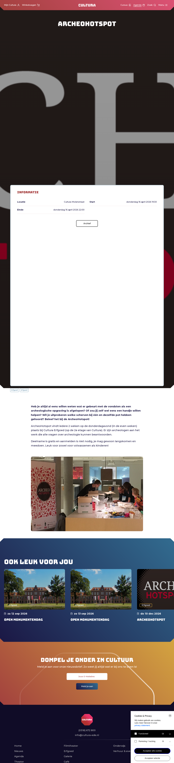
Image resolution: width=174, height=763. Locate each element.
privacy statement (142, 725)
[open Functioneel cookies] (170, 734)
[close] (170, 715)
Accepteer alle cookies (152, 751)
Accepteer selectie (152, 758)
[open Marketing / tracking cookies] (170, 742)
